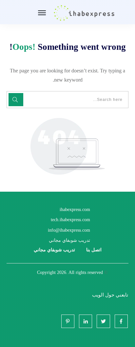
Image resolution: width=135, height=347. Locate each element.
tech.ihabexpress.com (70, 219)
